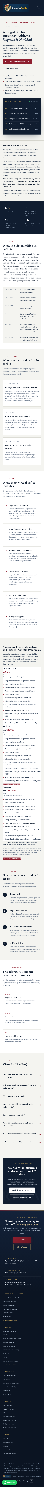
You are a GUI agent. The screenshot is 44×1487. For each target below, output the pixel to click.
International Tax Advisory (11, 1350)
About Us (5, 1438)
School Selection (8, 1313)
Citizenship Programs (9, 1301)
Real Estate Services (9, 1376)
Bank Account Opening (10, 1309)
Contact (5, 1446)
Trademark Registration (10, 1361)
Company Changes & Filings (12, 1338)
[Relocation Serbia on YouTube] (31, 1481)
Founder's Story (8, 1442)
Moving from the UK (9, 1424)
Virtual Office (6, 1394)
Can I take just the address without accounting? (17, 1076)
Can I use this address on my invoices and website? (18, 1105)
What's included (11, 68)
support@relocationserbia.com (15, 1282)
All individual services (10, 1320)
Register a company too (22, 1197)
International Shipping (9, 1387)
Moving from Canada (9, 1428)
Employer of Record (9, 1342)
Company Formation (9, 1331)
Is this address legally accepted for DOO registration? (20, 1087)
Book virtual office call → (12, 858)
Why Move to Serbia (9, 1416)
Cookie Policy (17, 1481)
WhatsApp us (22, 1247)
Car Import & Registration (11, 1383)
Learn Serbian (7, 1316)
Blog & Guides (7, 1405)
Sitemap (25, 1481)
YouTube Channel (8, 1409)
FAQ (4, 1413)
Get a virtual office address (17, 61)
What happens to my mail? (14, 1096)
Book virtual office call (22, 1190)
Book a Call (22, 1240)
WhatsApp (11, 1482)
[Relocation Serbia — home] (7, 1476)
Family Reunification (9, 1305)
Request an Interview (9, 1453)
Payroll (5, 1357)
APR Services (7, 1335)
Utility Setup (6, 1390)
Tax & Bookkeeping (9, 1346)
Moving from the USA (9, 1420)
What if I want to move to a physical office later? (18, 1124)
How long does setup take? (14, 1115)
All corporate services (10, 1365)
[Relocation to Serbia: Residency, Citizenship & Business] (16, 8)
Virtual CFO (6, 1353)
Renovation (6, 1379)
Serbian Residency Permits (11, 1298)
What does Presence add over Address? (19, 1133)
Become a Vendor (8, 1450)
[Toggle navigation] (39, 8)
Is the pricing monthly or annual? (17, 1142)
